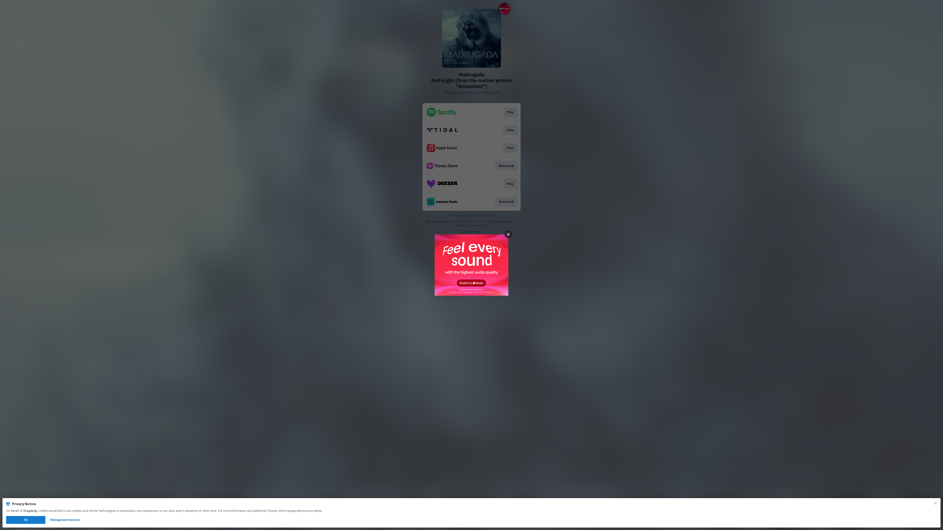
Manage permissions (65, 520)
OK (26, 520)
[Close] (935, 503)
